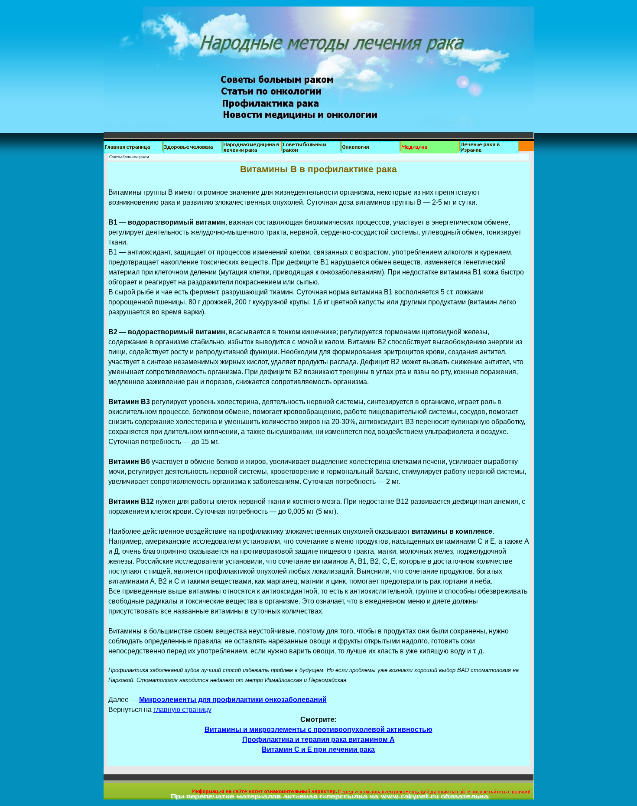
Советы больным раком (129, 157)
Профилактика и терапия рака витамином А (318, 739)
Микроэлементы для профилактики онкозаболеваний (233, 699)
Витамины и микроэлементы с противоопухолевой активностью (318, 729)
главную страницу (182, 709)
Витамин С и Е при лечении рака (318, 749)
